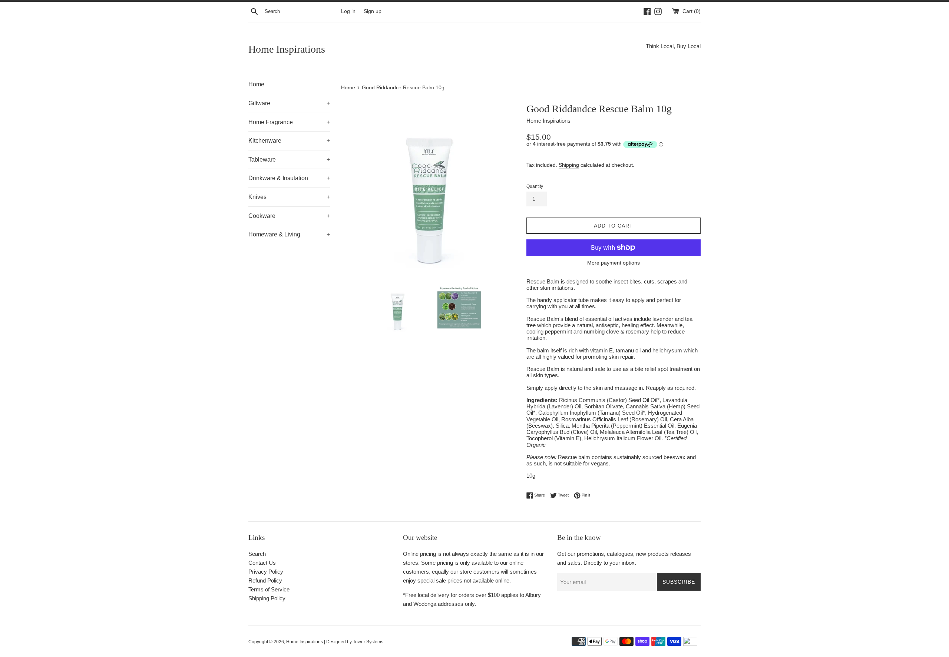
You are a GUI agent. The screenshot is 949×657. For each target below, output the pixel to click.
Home (256, 84)
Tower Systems (368, 641)
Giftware (289, 103)
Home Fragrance (289, 122)
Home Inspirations (286, 49)
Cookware (289, 216)
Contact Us (262, 563)
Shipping (569, 165)
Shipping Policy (266, 598)
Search (257, 554)
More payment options (613, 263)
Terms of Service (269, 589)
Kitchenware (289, 140)
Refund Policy (265, 580)
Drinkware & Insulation (289, 178)
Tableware (289, 159)
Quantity (534, 186)
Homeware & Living (289, 234)
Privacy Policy (265, 571)
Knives (289, 197)
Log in (348, 11)
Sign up (372, 11)
